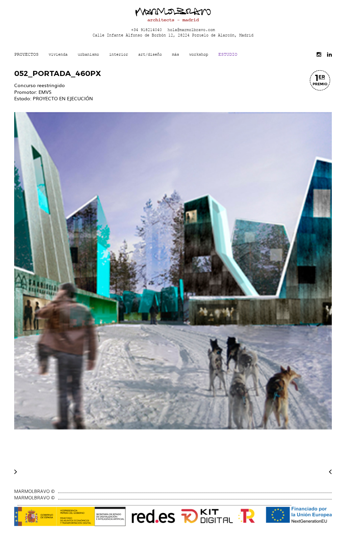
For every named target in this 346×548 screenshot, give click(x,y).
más (175, 54)
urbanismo (88, 54)
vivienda (58, 54)
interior (118, 54)
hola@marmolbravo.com (191, 29)
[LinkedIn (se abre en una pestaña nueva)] (329, 55)
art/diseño (150, 54)
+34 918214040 (146, 29)
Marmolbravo (173, 11)
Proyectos (26, 54)
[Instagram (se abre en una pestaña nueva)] (319, 55)
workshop (198, 54)
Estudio (227, 54)
